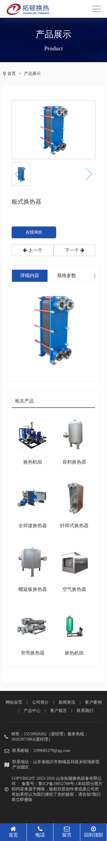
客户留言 (58, 710)
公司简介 (40, 702)
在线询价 (34, 232)
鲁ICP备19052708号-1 (58, 783)
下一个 (72, 250)
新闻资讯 (67, 702)
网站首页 (14, 702)
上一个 (35, 250)
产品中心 (32, 710)
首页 (11, 73)
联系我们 (85, 710)
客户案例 (93, 702)
